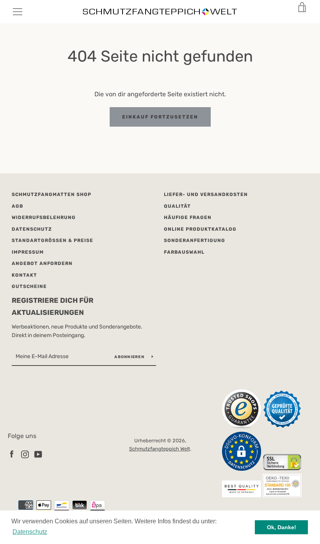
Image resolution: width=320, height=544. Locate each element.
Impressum (28, 252)
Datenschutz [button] (29, 531)
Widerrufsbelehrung (44, 217)
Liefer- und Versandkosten (206, 194)
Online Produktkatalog (200, 229)
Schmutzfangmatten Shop (51, 194)
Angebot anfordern (42, 263)
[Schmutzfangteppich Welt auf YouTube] (38, 453)
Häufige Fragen (188, 217)
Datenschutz (32, 229)
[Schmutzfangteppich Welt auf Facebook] (12, 453)
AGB (17, 206)
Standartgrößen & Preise (52, 240)
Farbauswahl (184, 252)
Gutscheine (29, 286)
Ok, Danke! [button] (281, 527)
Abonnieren (130, 357)
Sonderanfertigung (194, 240)
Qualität (177, 206)
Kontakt (24, 275)
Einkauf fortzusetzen (160, 117)
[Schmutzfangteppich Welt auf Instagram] (25, 453)
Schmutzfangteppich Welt (159, 449)
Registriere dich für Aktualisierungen (52, 306)
